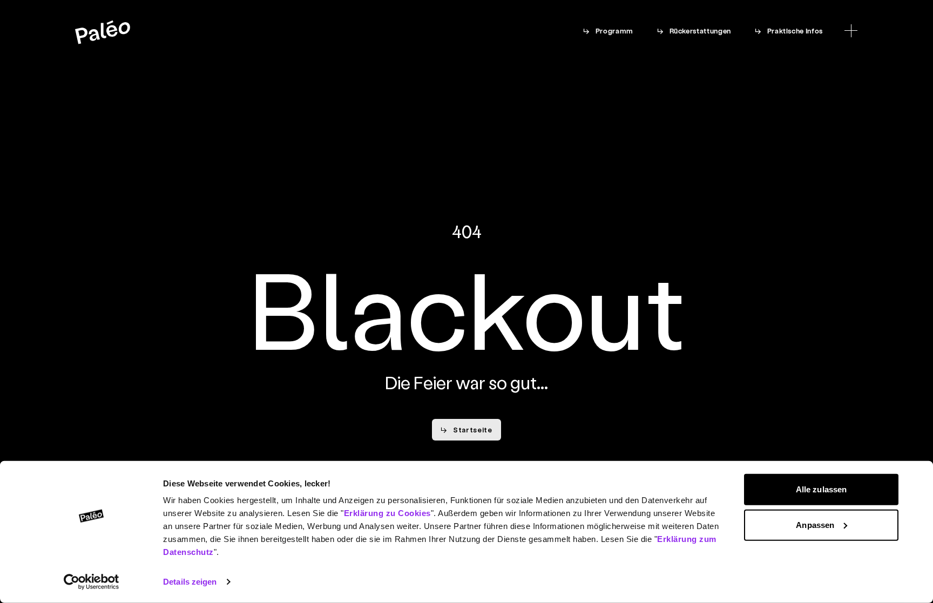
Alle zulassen (821, 489)
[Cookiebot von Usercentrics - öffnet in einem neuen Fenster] (91, 582)
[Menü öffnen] (851, 31)
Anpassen (815, 524)
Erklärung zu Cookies (387, 513)
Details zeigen (190, 581)
